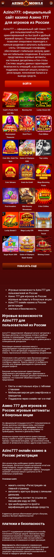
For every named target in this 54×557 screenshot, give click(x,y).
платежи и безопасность (22, 308)
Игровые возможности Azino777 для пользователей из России (29, 292)
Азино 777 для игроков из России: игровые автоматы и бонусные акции (30, 298)
